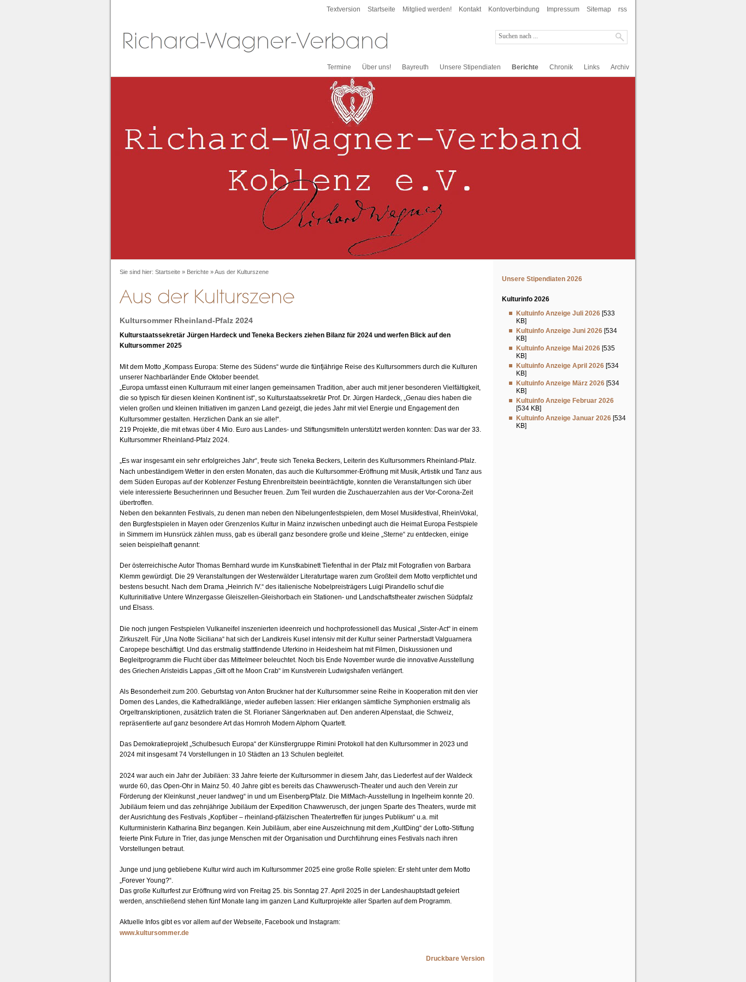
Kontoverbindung (514, 9)
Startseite (381, 9)
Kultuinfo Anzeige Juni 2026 (559, 331)
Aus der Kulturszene (242, 272)
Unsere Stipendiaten (470, 67)
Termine (339, 67)
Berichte (525, 67)
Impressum (563, 9)
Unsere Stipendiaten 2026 (542, 279)
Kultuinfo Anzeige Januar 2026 (563, 418)
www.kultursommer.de (154, 933)
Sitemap (599, 9)
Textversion (343, 9)
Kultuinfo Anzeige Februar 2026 (565, 400)
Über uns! (376, 67)
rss (622, 9)
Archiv (620, 67)
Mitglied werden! (427, 9)
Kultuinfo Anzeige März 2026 (560, 383)
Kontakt (470, 9)
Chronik (561, 67)
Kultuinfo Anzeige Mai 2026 (558, 348)
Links (592, 67)
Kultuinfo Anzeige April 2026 (560, 366)
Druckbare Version (455, 958)
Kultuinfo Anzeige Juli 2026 (558, 313)
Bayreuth (415, 67)
